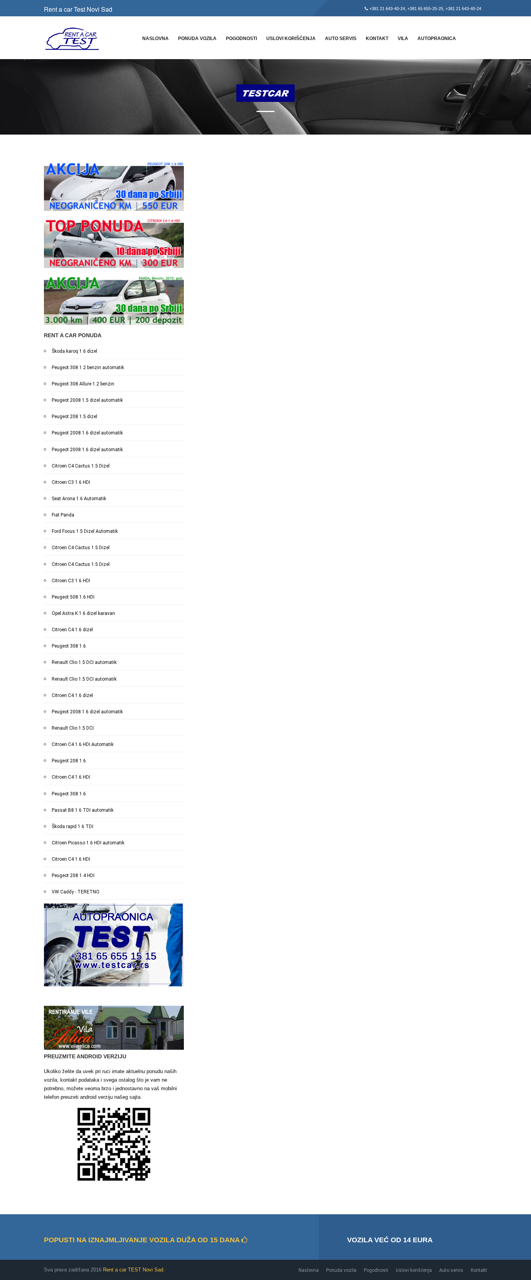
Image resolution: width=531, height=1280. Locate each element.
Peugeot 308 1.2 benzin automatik (88, 367)
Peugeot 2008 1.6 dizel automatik (87, 433)
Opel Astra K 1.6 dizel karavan (83, 613)
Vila (403, 38)
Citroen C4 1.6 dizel (72, 629)
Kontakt (377, 38)
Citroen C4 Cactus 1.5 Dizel (81, 466)
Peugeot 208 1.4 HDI (73, 875)
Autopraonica (436, 38)
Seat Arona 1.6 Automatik (79, 498)
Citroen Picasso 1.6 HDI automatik (88, 843)
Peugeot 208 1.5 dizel (74, 416)
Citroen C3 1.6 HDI (71, 482)
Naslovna (155, 38)
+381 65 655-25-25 (425, 8)
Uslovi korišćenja (291, 38)
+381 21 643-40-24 (387, 8)
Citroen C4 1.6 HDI (71, 777)
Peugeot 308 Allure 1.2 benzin (83, 384)
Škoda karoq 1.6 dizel (74, 351)
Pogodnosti (241, 38)
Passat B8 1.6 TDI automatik (83, 810)
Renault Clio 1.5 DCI (73, 728)
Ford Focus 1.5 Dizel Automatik (85, 531)
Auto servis (340, 38)
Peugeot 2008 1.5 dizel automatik (87, 400)
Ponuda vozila (197, 38)
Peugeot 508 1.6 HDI (73, 597)
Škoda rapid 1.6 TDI (72, 826)
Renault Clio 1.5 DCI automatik (84, 662)
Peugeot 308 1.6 (69, 646)
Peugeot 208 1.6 (69, 760)
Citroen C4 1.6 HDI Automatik (83, 744)
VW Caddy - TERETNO (76, 892)
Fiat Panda (63, 515)
